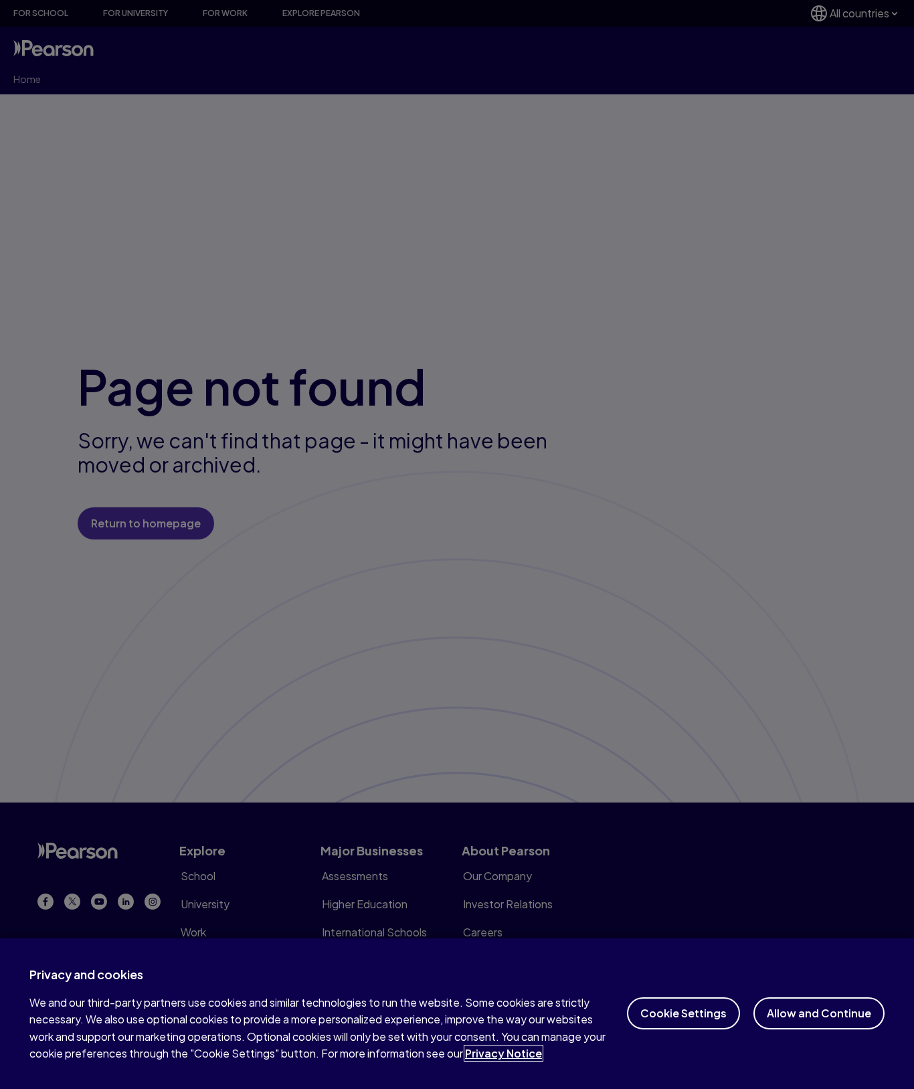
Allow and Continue (819, 1013)
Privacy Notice (503, 1053)
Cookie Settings (683, 1013)
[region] (457, 1013)
